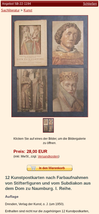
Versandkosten (48, 156)
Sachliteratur (10, 10)
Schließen (90, 4)
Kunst (28, 10)
